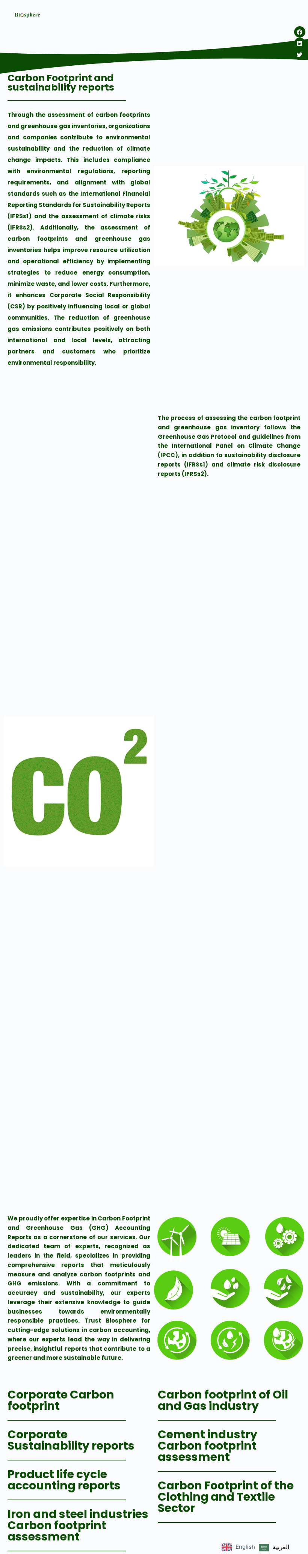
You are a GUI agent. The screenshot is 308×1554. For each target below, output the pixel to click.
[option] (274, 1547)
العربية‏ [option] (281, 1547)
